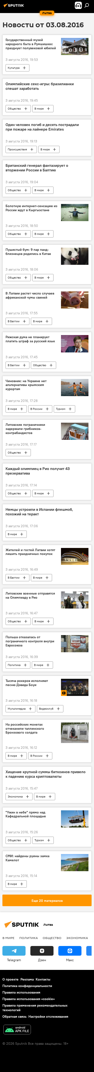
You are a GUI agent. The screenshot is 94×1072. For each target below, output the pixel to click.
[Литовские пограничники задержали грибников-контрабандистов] (74, 431)
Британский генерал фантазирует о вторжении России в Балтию (37, 167)
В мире (39, 108)
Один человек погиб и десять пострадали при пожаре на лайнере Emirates (42, 127)
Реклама (27, 979)
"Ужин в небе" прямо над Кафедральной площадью (26, 814)
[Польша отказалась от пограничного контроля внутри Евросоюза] (74, 643)
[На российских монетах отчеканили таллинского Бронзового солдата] (74, 732)
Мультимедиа (17, 708)
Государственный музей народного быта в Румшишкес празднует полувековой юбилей (31, 44)
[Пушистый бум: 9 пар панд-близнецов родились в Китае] (74, 256)
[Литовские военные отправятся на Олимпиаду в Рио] (74, 600)
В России (36, 409)
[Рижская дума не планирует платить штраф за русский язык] (74, 343)
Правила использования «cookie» (28, 999)
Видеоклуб (46, 708)
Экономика (15, 796)
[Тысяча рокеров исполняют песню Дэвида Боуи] (74, 687)
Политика (14, 665)
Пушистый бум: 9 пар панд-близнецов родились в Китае (28, 252)
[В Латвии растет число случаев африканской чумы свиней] (74, 299)
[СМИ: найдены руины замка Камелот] (74, 862)
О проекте (10, 979)
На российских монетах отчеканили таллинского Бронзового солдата (25, 728)
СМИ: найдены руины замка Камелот (27, 858)
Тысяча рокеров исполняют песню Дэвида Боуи (27, 683)
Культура (14, 68)
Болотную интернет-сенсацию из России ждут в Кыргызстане (31, 208)
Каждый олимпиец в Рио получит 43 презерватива (38, 471)
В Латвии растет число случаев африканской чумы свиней (30, 295)
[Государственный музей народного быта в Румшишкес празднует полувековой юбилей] (74, 46)
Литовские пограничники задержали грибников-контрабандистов (25, 429)
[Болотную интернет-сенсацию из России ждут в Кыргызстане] (74, 212)
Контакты (43, 979)
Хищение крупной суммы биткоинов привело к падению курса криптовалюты (46, 774)
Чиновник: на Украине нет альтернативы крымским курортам (26, 385)
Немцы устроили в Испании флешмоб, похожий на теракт (39, 511)
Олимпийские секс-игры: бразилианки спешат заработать (40, 86)
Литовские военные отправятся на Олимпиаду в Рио (30, 595)
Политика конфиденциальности (27, 986)
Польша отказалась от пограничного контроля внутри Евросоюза (30, 641)
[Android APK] (17, 1030)
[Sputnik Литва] (14, 7)
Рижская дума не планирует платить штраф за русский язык (30, 339)
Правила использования (21, 992)
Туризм (60, 409)
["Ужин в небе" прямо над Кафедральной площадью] (74, 818)
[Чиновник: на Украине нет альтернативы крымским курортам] (74, 387)
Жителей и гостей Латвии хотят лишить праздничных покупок (30, 552)
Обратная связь (14, 1016)
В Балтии (14, 321)
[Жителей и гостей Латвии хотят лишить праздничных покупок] (74, 556)
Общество (14, 108)
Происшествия (17, 149)
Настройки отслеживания (48, 1016)
